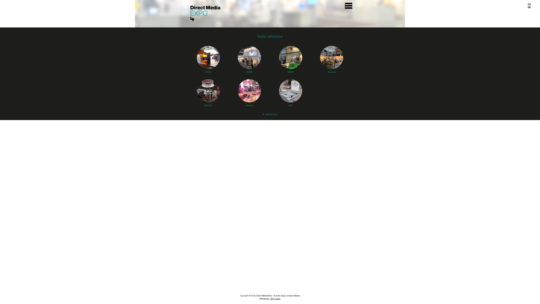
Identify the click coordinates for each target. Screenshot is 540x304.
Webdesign (264, 299)
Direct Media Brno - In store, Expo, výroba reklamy (278, 296)
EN (529, 7)
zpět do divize (271, 114)
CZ (529, 4)
